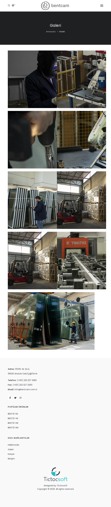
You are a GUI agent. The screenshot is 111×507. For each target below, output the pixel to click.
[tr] (13, 5)
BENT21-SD (13, 413)
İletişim (11, 458)
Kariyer (11, 454)
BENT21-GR (13, 423)
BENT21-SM (13, 427)
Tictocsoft (62, 485)
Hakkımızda (13, 444)
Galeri (62, 31)
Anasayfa (51, 31)
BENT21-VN (13, 418)
